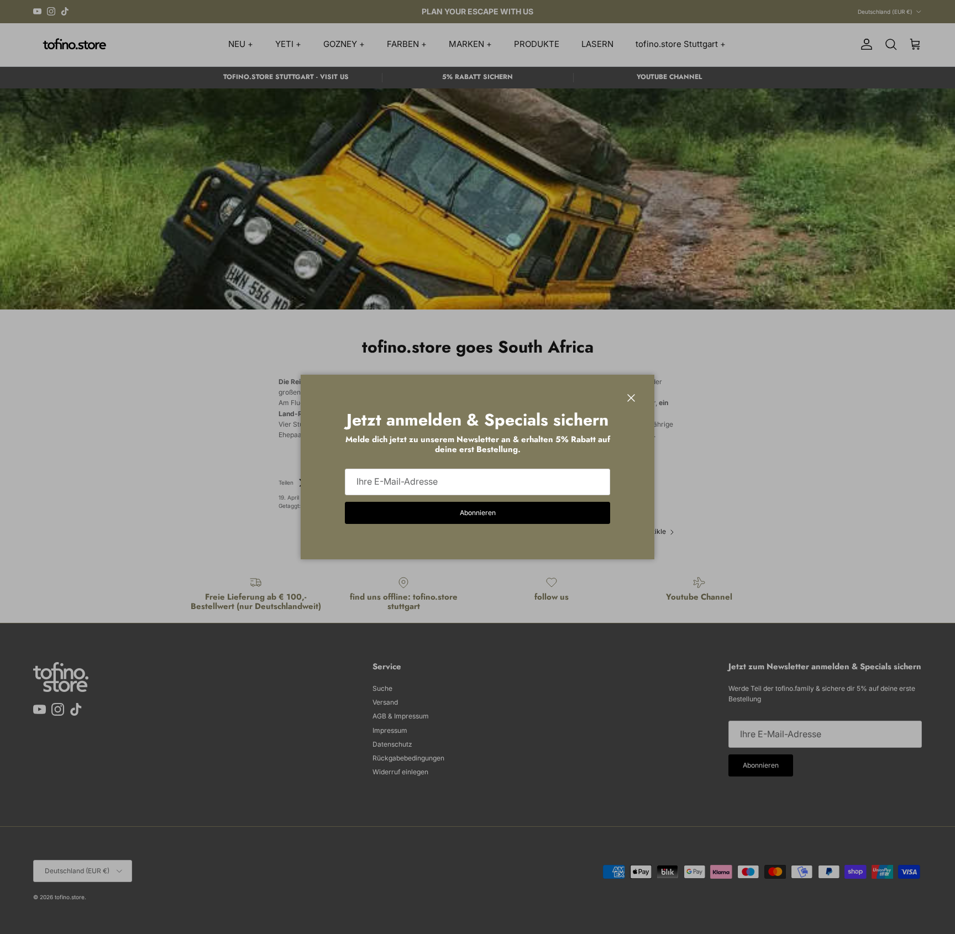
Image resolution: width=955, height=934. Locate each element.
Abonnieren (478, 512)
